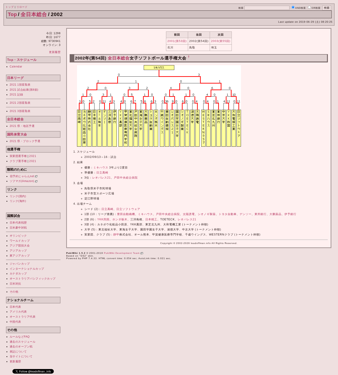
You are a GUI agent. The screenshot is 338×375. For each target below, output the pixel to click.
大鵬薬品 (275, 214)
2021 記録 (16, 94)
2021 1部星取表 (20, 84)
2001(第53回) (177, 41)
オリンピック (18, 235)
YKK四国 (103, 219)
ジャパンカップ (20, 263)
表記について (18, 351)
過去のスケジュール (23, 341)
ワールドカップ (20, 240)
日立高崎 (102, 172)
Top (12, 14)
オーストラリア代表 (23, 316)
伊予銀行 (290, 214)
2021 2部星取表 (20, 102)
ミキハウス (100, 167)
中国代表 (15, 321)
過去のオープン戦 (21, 346)
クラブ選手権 (18, 161)
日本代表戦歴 (18, 222)
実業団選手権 (18, 156)
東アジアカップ (20, 255)
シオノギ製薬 (207, 214)
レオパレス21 (101, 177)
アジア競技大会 (20, 245)
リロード (22, 7)
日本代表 (15, 306)
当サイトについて (21, 356)
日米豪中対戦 (18, 227)
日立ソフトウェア (128, 209)
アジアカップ (18, 250)
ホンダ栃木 (119, 219)
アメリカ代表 (18, 311)
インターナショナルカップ (27, 268)
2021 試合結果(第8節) (24, 89)
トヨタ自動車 (228, 214)
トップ (10, 7)
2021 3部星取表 (20, 111)
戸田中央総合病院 (126, 177)
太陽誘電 (189, 214)
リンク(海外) (18, 201)
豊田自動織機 (126, 214)
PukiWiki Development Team (122, 253)
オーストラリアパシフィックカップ (33, 278)
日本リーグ (15, 78)
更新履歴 (54, 52)
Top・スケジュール (22, 60)
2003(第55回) (220, 41)
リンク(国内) (18, 196)
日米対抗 (15, 283)
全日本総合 (34, 14)
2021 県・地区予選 (22, 126)
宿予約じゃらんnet (22, 176)
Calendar (16, 66)
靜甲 (116, 234)
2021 (32, 156)
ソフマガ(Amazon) (22, 181)
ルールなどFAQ (20, 336)
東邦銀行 (260, 214)
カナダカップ (18, 273)
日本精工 (151, 219)
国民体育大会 (17, 134)
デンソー (246, 214)
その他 (14, 291)
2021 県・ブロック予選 (25, 141)
